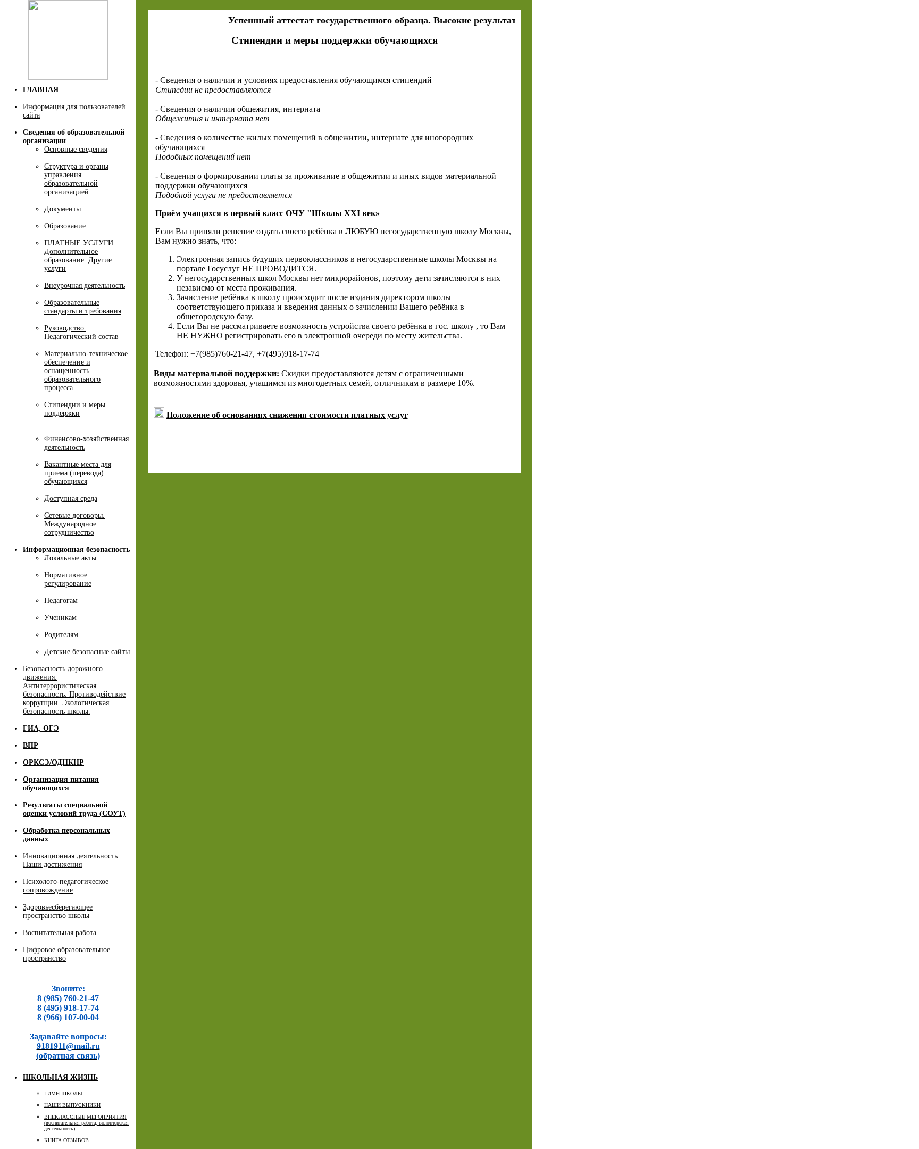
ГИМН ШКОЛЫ (63, 1093)
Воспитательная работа (59, 933)
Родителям (61, 635)
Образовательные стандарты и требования (82, 307)
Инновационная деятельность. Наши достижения (71, 860)
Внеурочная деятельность (84, 286)
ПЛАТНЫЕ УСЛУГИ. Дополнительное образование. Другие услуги (79, 255)
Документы (62, 209)
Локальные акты (70, 558)
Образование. (66, 226)
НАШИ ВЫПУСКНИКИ (72, 1105)
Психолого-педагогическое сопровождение (65, 886)
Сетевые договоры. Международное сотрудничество (74, 523)
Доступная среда (70, 498)
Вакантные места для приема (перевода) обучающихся (77, 472)
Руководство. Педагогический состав (81, 332)
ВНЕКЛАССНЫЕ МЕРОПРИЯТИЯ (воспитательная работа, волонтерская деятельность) (86, 1122)
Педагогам (61, 601)
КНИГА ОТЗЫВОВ (66, 1140)
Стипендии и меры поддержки (74, 409)
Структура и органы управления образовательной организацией (76, 179)
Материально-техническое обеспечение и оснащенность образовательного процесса (86, 371)
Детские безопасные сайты (87, 652)
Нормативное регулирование (67, 579)
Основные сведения (75, 149)
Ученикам (60, 618)
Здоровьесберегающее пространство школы (58, 911)
